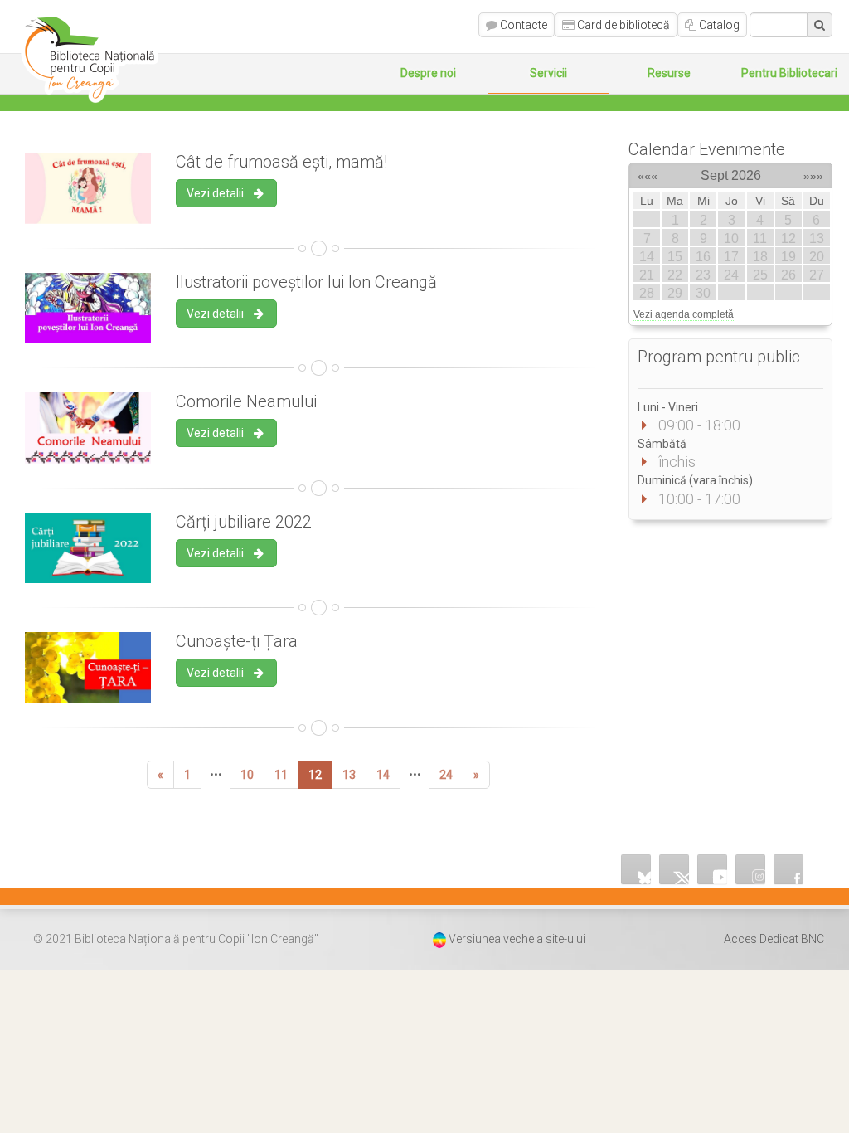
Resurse (669, 73)
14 (383, 774)
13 (349, 774)
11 (281, 774)
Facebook (788, 869)
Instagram (750, 869)
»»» (813, 173)
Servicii (548, 73)
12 (315, 774)
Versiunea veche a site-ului (517, 939)
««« (647, 173)
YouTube (712, 869)
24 (446, 774)
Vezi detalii (219, 193)
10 (247, 774)
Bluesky (636, 869)
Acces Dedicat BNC (774, 939)
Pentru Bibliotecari (789, 73)
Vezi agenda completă (683, 314)
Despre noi (428, 73)
